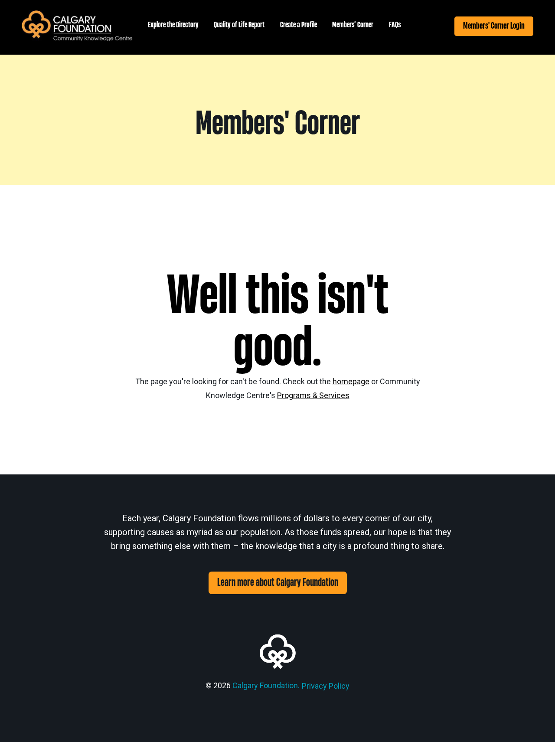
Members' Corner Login (494, 25)
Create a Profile (298, 25)
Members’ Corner (352, 25)
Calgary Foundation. (266, 685)
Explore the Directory (173, 25)
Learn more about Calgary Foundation (277, 582)
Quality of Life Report (239, 25)
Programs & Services (313, 395)
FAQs (395, 25)
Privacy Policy (325, 685)
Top (534, 721)
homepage (351, 381)
